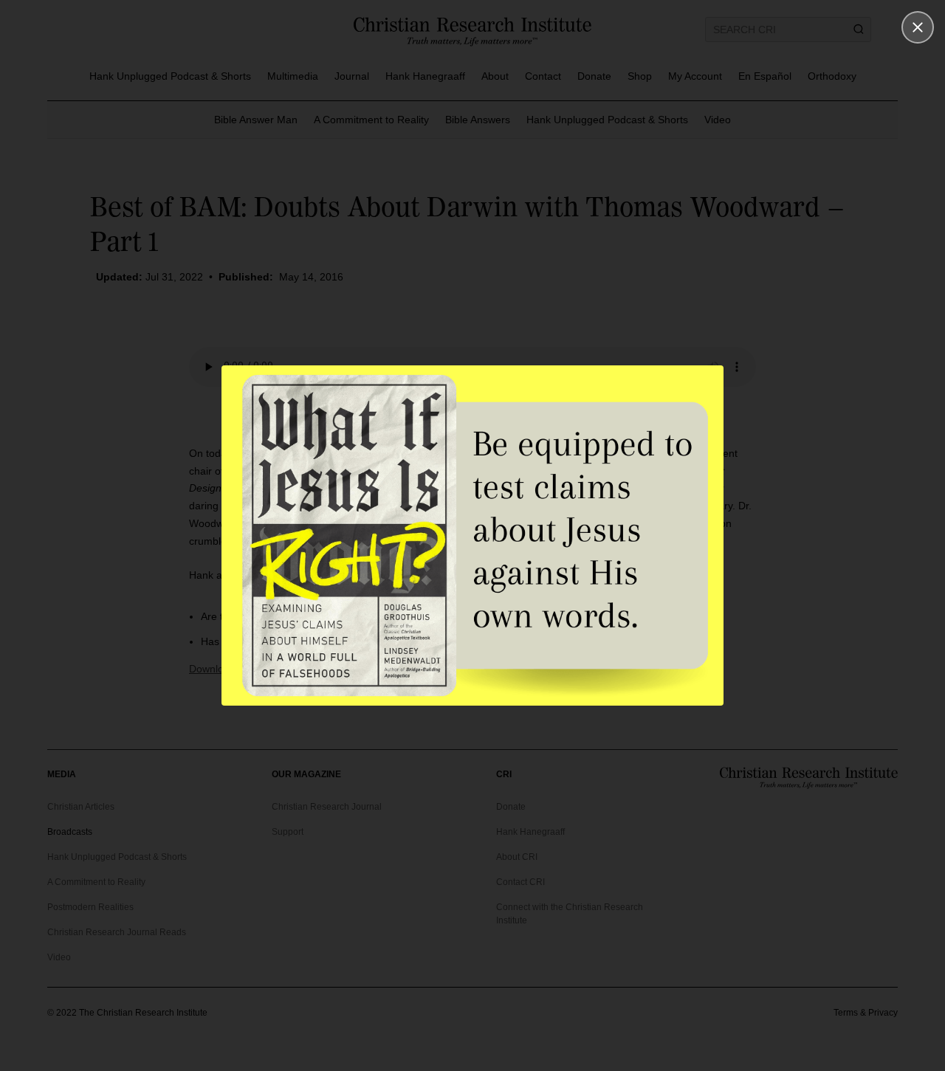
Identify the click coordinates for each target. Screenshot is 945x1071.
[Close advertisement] (917, 27)
